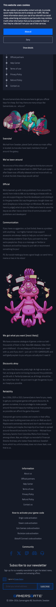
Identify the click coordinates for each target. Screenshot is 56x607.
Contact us (15, 85)
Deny (28, 39)
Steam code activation (28, 523)
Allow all (28, 31)
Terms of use (15, 68)
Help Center (15, 63)
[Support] (42, 553)
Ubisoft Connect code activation (28, 538)
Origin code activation (28, 517)
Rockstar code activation (28, 533)
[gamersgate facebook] (11, 553)
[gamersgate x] (19, 553)
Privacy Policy (16, 74)
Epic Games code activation (28, 528)
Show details (28, 47)
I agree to (15, 579)
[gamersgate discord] (34, 553)
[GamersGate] (28, 597)
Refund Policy (16, 80)
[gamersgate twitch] (27, 553)
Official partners (17, 57)
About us (28, 473)
